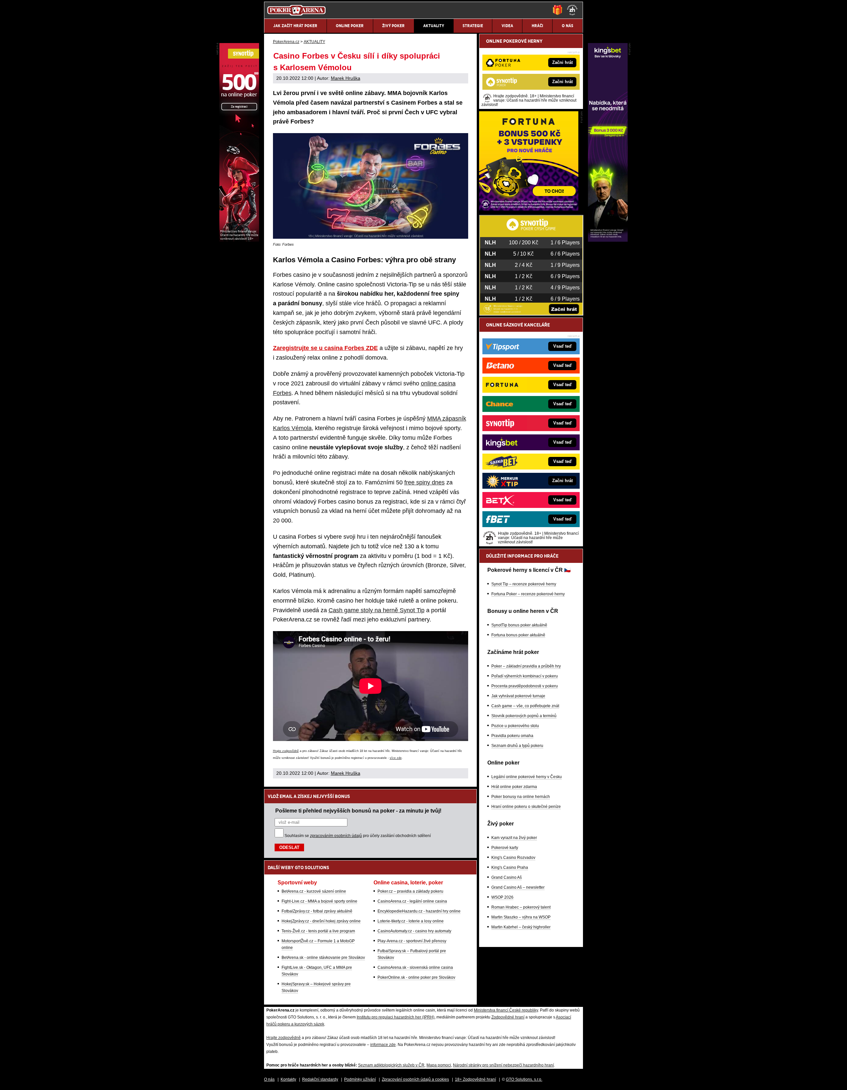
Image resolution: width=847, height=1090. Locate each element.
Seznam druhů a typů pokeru (517, 745)
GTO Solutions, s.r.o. (524, 1079)
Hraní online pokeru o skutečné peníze (526, 806)
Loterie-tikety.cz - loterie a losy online (411, 921)
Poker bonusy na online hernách (520, 796)
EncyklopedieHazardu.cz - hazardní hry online (419, 911)
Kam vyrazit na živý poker (514, 837)
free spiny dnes (424, 482)
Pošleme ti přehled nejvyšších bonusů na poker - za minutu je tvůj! (358, 811)
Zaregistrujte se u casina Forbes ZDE (325, 348)
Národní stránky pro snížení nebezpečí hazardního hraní (503, 1065)
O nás (269, 1079)
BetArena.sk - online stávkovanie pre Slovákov (323, 957)
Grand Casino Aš (506, 877)
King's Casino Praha (509, 867)
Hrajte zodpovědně (286, 751)
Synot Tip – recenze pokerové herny (523, 584)
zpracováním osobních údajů (336, 835)
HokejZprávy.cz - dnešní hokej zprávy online (321, 921)
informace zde (383, 1044)
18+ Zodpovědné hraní (475, 1079)
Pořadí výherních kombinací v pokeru (524, 676)
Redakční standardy (320, 1079)
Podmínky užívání (360, 1079)
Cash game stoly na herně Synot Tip (376, 610)
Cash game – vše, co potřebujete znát (525, 706)
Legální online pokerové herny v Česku (526, 776)
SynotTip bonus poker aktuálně (519, 625)
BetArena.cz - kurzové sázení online (314, 891)
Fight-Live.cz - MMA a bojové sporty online (319, 901)
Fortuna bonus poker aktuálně (518, 635)
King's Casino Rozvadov (513, 857)
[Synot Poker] (239, 240)
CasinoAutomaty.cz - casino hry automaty (414, 931)
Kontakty (288, 1079)
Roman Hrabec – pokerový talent (521, 907)
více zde (396, 758)
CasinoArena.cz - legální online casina (412, 901)
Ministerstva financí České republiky (506, 1010)
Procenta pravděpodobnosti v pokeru (524, 686)
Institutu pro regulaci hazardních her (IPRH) (395, 1017)
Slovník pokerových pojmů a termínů (524, 716)
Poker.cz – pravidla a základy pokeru (410, 891)
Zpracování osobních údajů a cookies (415, 1079)
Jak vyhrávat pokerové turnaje (518, 696)
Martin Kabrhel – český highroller (521, 927)
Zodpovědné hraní (507, 1017)
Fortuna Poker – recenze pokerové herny (528, 594)
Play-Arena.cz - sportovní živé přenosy (412, 941)
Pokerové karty (504, 847)
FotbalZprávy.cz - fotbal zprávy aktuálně (317, 911)
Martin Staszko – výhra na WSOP (521, 917)
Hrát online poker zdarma (514, 786)
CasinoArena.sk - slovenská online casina (415, 967)
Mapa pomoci (438, 1065)
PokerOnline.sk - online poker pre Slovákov (416, 977)
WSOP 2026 (502, 897)
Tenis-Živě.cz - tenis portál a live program (318, 931)
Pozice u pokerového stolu (515, 725)
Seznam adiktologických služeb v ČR (391, 1065)
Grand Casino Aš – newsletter (518, 887)
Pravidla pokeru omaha (512, 735)
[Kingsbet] (608, 240)
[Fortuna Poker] (528, 209)
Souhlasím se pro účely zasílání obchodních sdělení (358, 835)
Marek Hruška (345, 78)
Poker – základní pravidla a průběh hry (526, 666)
